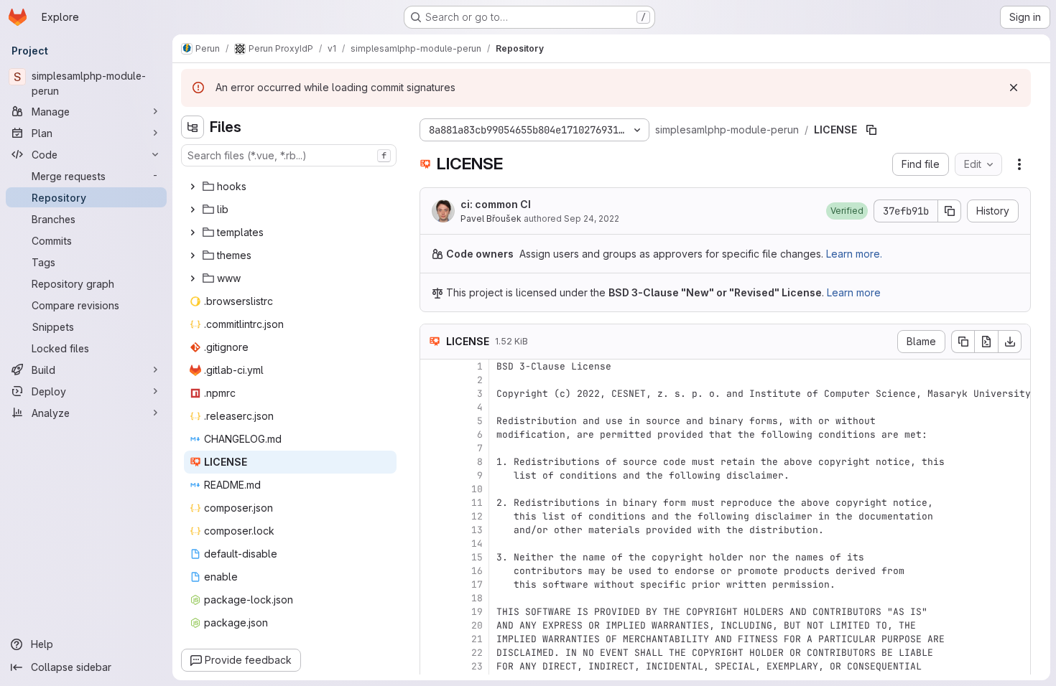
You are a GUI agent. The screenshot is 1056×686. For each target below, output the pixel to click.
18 (477, 598)
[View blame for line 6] (432, 434)
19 (477, 612)
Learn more (854, 292)
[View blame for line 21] (432, 639)
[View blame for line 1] (432, 366)
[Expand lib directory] (192, 209)
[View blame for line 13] (432, 530)
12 (477, 516)
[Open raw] (986, 341)
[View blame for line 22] (432, 652)
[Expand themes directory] (192, 255)
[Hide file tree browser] (192, 127)
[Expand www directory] (192, 278)
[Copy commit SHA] (949, 210)
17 (477, 584)
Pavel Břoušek (491, 218)
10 (477, 489)
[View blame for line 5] (432, 421)
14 (477, 543)
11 (477, 503)
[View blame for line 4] (432, 407)
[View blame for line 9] (432, 475)
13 (477, 530)
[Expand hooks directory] (192, 186)
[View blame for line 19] (432, 612)
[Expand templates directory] (192, 232)
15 (477, 557)
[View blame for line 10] (432, 489)
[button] (847, 211)
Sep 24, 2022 (591, 218)
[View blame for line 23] (432, 666)
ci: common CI (495, 204)
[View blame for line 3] (432, 393)
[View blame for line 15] (432, 557)
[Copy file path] (871, 129)
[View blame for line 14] (432, 543)
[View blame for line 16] (432, 571)
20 (477, 625)
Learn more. (854, 254)
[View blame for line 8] (432, 462)
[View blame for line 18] (432, 598)
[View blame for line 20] (432, 625)
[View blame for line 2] (432, 380)
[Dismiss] (1013, 87)
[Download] (1010, 341)
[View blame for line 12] (432, 516)
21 (477, 639)
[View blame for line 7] (432, 448)
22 (477, 653)
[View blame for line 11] (432, 502)
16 (477, 571)
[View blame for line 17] (432, 584)
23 (477, 666)
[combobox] (289, 155)
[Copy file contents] (962, 341)
